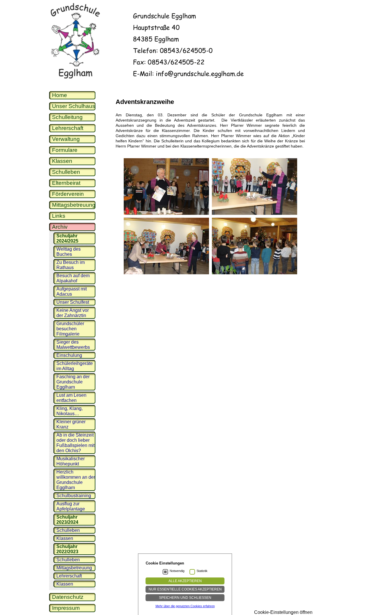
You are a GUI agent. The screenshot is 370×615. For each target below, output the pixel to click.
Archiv (60, 227)
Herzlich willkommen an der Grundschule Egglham (75, 479)
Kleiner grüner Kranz (71, 424)
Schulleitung (67, 117)
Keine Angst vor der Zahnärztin (72, 313)
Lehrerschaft (67, 128)
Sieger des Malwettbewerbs (73, 345)
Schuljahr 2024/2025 (67, 238)
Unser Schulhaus (73, 106)
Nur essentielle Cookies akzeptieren (185, 589)
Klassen (62, 161)
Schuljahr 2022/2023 (67, 549)
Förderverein (68, 194)
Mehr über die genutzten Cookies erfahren (185, 606)
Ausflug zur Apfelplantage (70, 506)
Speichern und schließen (185, 598)
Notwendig (177, 571)
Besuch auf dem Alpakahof (73, 278)
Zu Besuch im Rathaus (70, 265)
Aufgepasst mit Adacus (71, 291)
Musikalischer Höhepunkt (70, 461)
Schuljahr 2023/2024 (67, 520)
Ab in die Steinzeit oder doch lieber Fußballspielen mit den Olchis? (75, 443)
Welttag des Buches (68, 252)
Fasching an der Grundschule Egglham (73, 382)
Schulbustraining (73, 495)
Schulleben (66, 172)
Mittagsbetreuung (73, 205)
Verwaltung (66, 139)
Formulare (64, 150)
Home (59, 95)
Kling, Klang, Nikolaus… (69, 411)
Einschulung (69, 355)
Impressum (66, 608)
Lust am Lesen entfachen (71, 398)
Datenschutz (68, 597)
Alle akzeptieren (185, 581)
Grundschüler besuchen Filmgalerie (70, 328)
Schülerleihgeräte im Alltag (74, 366)
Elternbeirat (66, 183)
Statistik (202, 571)
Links (58, 216)
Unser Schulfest (72, 302)
